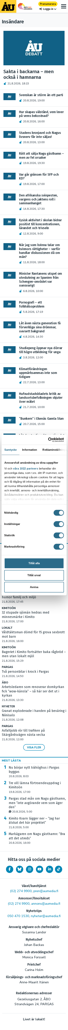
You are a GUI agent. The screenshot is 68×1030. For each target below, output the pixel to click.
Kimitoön (9, 608)
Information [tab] (29, 449)
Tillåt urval (34, 575)
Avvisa (34, 587)
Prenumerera (48, 4)
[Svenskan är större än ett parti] (9, 96)
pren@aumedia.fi (45, 891)
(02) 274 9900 (21, 891)
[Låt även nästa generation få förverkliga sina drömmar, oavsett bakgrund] (9, 324)
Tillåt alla (34, 563)
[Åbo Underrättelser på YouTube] (39, 869)
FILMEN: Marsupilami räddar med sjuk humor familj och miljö (30, 597)
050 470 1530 (18, 916)
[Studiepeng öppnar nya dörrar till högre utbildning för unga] (9, 349)
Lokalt (7, 628)
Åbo (5, 682)
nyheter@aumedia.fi (46, 916)
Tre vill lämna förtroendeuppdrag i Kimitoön (35, 787)
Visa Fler (34, 747)
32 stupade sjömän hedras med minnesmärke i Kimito (25, 616)
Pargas (7, 667)
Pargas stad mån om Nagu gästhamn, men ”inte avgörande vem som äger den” (37, 805)
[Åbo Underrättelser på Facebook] (9, 869)
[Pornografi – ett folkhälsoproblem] (9, 304)
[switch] (58, 524)
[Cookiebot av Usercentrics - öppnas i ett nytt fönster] (48, 439)
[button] (48, 9)
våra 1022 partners (25, 468)
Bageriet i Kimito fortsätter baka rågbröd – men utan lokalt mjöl (34, 656)
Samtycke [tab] (10, 449)
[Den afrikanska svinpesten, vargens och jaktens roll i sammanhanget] (9, 197)
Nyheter (8, 706)
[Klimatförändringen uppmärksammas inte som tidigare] (9, 370)
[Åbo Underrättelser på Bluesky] (19, 869)
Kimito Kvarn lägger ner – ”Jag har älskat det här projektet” (34, 822)
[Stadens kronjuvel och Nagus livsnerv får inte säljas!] (9, 134)
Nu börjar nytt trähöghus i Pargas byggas (34, 772)
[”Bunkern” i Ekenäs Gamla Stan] (9, 420)
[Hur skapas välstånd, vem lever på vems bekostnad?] (9, 113)
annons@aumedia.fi (45, 903)
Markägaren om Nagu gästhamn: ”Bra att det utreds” (37, 838)
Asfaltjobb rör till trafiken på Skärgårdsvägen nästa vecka (23, 734)
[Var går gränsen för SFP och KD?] (9, 176)
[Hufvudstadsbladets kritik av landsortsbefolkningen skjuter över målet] (9, 395)
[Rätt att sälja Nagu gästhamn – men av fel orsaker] (9, 155)
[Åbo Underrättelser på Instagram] (29, 869)
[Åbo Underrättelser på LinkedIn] (49, 869)
